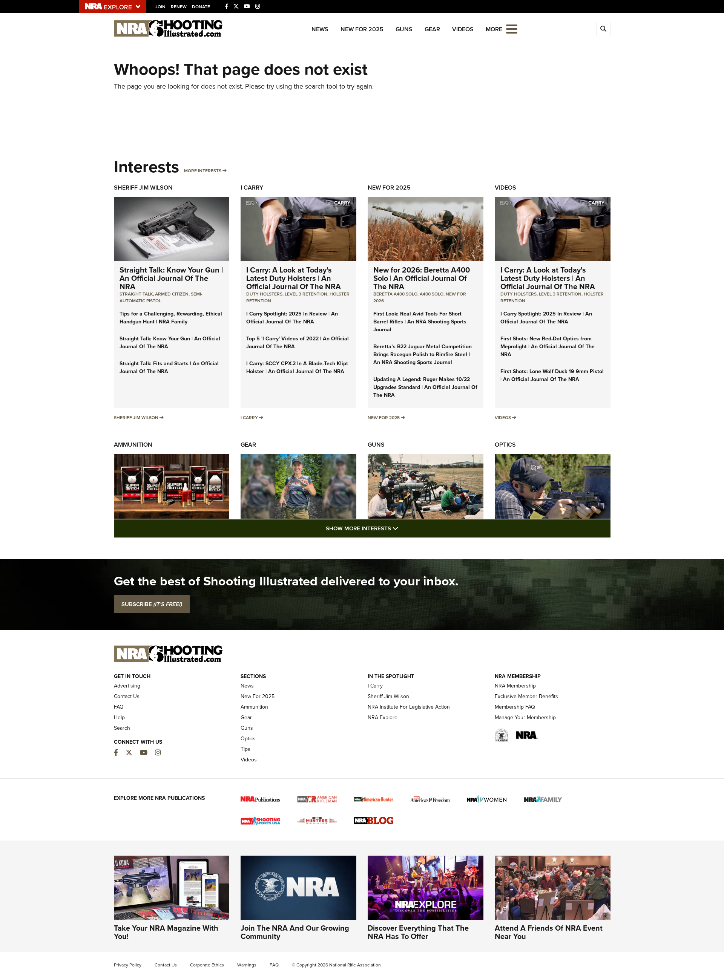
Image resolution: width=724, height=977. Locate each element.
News (319, 29)
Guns (404, 29)
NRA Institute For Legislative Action (409, 707)
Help (119, 717)
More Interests (202, 170)
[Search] (603, 29)
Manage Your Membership (525, 717)
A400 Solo (431, 294)
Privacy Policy (127, 965)
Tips (245, 749)
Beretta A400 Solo (395, 294)
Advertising (127, 686)
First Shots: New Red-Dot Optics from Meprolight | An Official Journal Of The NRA (547, 346)
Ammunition (133, 444)
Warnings (246, 965)
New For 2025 (362, 29)
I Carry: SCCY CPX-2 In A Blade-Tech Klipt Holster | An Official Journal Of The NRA (297, 367)
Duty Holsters (264, 294)
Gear (432, 29)
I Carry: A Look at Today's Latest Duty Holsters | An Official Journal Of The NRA (293, 278)
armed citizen (172, 294)
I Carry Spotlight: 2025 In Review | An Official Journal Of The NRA (292, 318)
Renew (179, 6)
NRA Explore (382, 717)
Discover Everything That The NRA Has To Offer (418, 932)
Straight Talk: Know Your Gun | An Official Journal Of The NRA (171, 278)
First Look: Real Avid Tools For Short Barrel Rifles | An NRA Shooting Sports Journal (419, 322)
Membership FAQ (515, 707)
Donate (201, 6)
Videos (463, 29)
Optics (505, 444)
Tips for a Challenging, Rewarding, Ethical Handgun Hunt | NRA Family (171, 318)
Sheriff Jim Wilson (143, 187)
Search (122, 728)
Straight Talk (136, 294)
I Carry (252, 187)
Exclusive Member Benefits (526, 696)
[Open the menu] (512, 28)
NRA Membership (515, 686)
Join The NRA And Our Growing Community (295, 932)
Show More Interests (403, 528)
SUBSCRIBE (151, 604)
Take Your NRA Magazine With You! (166, 932)
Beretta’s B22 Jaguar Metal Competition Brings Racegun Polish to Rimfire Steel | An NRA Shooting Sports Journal (422, 354)
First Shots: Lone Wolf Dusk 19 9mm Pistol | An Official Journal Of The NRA (552, 375)
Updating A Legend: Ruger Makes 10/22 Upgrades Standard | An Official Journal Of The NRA (425, 387)
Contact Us (127, 696)
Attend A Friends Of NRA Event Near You (549, 932)
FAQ (119, 707)
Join (160, 6)
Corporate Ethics (207, 965)
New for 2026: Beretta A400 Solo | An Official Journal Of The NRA (421, 278)
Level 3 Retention (306, 294)
